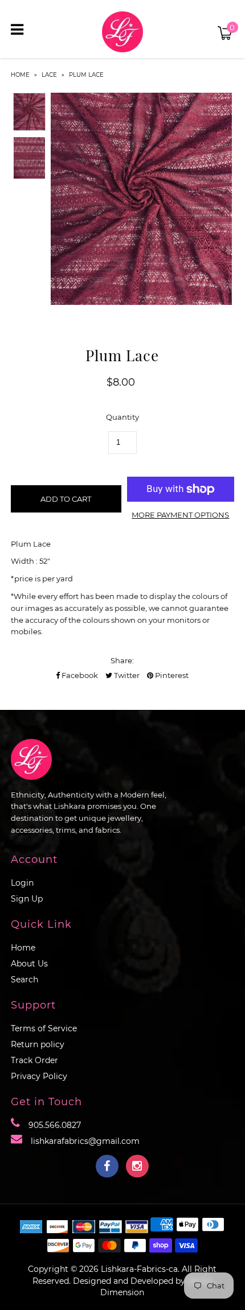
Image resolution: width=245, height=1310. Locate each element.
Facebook (79, 675)
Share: (122, 660)
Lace (49, 74)
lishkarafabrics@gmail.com (85, 1141)
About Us (29, 963)
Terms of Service (44, 1028)
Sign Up (27, 899)
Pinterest (171, 675)
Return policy (37, 1044)
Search (24, 979)
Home (20, 74)
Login (22, 883)
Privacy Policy (39, 1076)
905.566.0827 (54, 1125)
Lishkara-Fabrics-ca (139, 1269)
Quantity (122, 416)
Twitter (126, 675)
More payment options (180, 514)
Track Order (34, 1060)
